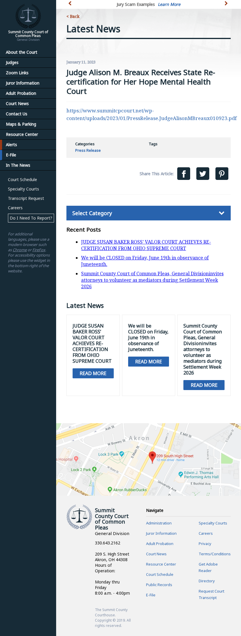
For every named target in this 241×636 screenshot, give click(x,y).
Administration (159, 523)
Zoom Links (17, 72)
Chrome (20, 249)
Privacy (205, 543)
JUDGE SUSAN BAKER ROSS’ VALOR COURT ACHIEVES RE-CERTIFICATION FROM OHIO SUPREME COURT (146, 245)
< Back (72, 16)
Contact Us (16, 114)
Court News (17, 103)
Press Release (88, 150)
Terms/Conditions (215, 553)
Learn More (169, 4)
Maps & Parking (21, 124)
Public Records (159, 584)
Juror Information (22, 83)
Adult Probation (21, 93)
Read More (93, 373)
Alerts (11, 144)
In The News (18, 165)
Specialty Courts (23, 189)
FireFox (38, 249)
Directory (207, 580)
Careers (15, 207)
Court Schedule (22, 179)
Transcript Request (26, 198)
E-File (11, 155)
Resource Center (22, 134)
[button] (227, 6)
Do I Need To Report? (31, 218)
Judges (12, 62)
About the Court (21, 52)
